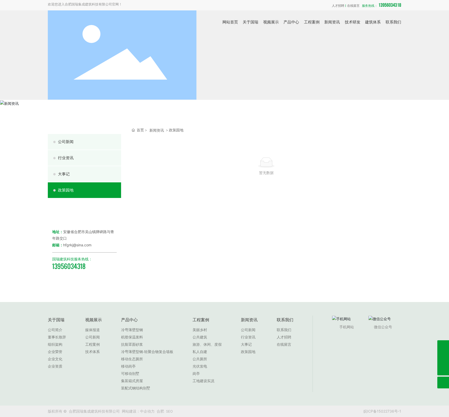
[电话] (443, 346)
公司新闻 (63, 141)
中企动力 (147, 411)
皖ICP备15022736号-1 (382, 411)
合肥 (160, 411)
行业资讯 (63, 157)
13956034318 (381, 5)
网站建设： (131, 411)
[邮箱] (443, 358)
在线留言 (353, 6)
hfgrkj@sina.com (77, 245)
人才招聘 (338, 6)
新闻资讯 (156, 130)
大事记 (61, 173)
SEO (169, 411)
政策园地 (63, 190)
